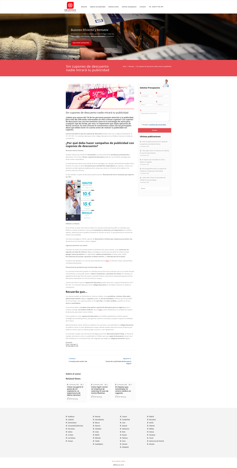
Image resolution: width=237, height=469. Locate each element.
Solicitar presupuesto (129, 7)
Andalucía (71, 416)
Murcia (97, 422)
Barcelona (152, 419)
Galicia (70, 432)
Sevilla (151, 422)
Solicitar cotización (81, 43)
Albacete (98, 438)
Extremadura (72, 422)
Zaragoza (152, 435)
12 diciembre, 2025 (122, 384)
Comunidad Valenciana (75, 425)
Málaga (151, 429)
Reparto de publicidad (97, 7)
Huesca (151, 432)
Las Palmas (71, 438)
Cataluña (71, 419)
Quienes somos (113, 7)
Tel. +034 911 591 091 (156, 7)
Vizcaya (70, 441)
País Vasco (71, 429)
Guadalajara (99, 444)
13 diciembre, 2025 (98, 384)
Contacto (143, 7)
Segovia (124, 425)
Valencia (152, 425)
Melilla (97, 435)
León (123, 422)
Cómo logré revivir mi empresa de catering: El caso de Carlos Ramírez (99, 390)
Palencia (125, 438)
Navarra (97, 425)
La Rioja (70, 435)
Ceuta (97, 432)
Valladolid (125, 447)
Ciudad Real (126, 419)
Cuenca (124, 416)
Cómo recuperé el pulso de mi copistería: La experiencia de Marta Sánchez (75, 391)
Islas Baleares (99, 419)
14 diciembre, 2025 (74, 384)
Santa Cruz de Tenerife (156, 441)
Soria (123, 441)
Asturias (97, 416)
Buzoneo (84, 7)
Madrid (151, 416)
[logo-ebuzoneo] (70, 6)
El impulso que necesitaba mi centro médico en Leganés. (123, 390)
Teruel (151, 438)
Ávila (123, 432)
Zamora (124, 444)
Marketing (75, 399)
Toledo (97, 441)
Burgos (124, 435)
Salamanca (125, 429)
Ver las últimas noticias (118, 461)
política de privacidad (158, 125)
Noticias (131, 66)
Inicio (124, 66)
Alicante (151, 444)
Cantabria (98, 429)
